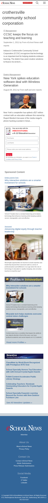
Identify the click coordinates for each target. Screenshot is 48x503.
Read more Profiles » (16, 342)
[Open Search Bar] (37, 2)
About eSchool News (24, 446)
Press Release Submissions (24, 466)
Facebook (24, 477)
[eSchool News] (8, 2)
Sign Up (9, 155)
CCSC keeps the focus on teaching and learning (20, 36)
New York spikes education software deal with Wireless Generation (21, 81)
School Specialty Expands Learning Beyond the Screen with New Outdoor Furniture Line (22, 395)
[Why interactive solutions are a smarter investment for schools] (24, 210)
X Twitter (24, 480)
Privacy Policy (18, 159)
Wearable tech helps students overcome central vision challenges (24, 315)
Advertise (24, 435)
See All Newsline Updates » (19, 402)
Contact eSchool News (24, 461)
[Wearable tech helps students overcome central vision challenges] (15, 329)
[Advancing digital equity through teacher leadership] (24, 259)
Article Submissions (24, 463)
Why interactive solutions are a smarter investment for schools (23, 181)
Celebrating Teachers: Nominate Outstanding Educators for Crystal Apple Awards (24, 386)
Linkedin (24, 483)
